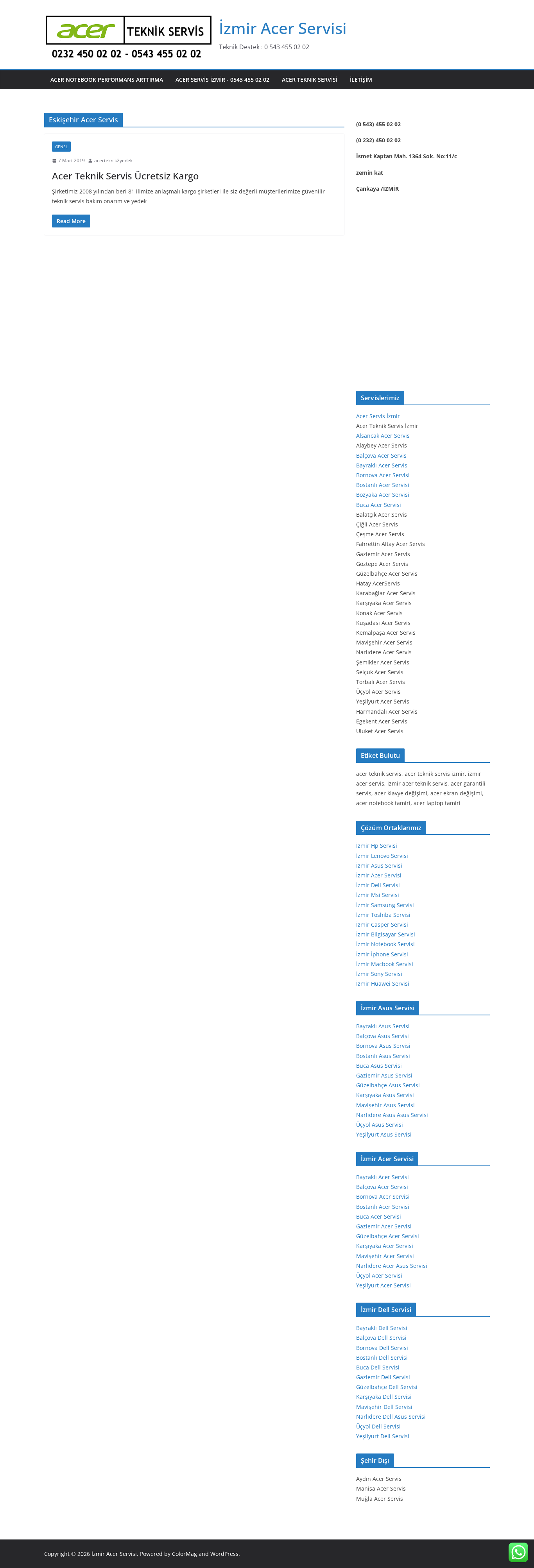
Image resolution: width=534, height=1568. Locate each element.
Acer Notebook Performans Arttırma (106, 79)
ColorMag (184, 1553)
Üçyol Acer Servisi (379, 1275)
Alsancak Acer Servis (383, 435)
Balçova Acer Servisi (382, 1186)
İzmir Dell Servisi (378, 885)
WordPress (224, 1553)
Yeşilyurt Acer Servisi (383, 1285)
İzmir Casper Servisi (382, 924)
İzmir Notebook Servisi (385, 944)
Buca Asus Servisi (379, 1065)
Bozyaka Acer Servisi (382, 494)
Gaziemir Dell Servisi (383, 1377)
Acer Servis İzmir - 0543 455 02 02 (222, 79)
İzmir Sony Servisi (379, 973)
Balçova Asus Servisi (382, 1036)
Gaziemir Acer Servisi (384, 1226)
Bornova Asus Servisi (383, 1045)
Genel (61, 146)
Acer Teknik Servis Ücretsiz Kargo (125, 175)
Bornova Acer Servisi (383, 475)
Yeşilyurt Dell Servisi (382, 1436)
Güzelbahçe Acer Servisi (387, 1236)
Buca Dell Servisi (378, 1367)
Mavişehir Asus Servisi (385, 1105)
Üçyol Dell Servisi (378, 1426)
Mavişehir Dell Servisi (384, 1406)
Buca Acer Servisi (378, 504)
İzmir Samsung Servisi (385, 905)
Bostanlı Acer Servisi (382, 485)
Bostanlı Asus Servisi (383, 1056)
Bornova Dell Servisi (382, 1347)
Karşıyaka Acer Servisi (384, 1245)
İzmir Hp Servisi (376, 845)
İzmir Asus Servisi (379, 865)
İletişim (361, 79)
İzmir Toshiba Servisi (383, 914)
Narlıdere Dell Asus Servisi (391, 1416)
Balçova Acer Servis (381, 455)
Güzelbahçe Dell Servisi (387, 1387)
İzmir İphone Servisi (382, 954)
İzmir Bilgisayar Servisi (385, 934)
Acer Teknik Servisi (309, 79)
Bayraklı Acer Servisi (382, 1177)
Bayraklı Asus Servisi (383, 1026)
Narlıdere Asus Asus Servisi (392, 1115)
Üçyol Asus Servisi (379, 1124)
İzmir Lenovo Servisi (382, 855)
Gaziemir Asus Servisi (384, 1075)
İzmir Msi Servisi (377, 895)
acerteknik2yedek (113, 160)
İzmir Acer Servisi (283, 28)
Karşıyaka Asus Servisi (385, 1095)
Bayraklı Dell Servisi (381, 1328)
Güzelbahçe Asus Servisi (388, 1085)
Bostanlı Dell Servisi (382, 1357)
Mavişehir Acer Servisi (385, 1256)
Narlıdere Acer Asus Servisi (391, 1265)
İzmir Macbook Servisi (384, 964)
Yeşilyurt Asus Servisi (384, 1134)
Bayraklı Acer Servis (381, 465)
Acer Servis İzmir (378, 416)
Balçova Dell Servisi (381, 1337)
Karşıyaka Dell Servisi (384, 1396)
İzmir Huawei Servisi (382, 983)
